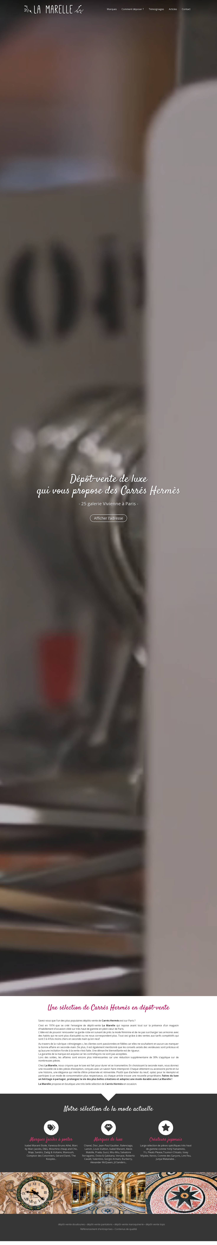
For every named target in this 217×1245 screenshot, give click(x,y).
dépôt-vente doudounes (71, 1224)
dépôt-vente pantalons (99, 1224)
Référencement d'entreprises (96, 1229)
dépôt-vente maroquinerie (129, 1224)
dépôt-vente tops (155, 1224)
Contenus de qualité (126, 1229)
